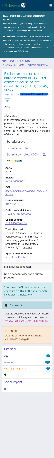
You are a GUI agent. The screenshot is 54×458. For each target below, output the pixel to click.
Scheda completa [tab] (19, 148)
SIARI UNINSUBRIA (19, 61)
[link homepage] (15, 5)
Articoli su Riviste (14, 65)
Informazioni (14, 305)
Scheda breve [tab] (16, 141)
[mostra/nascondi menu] (51, 5)
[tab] (44, 154)
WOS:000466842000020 (18, 213)
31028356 (10, 204)
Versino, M (12, 95)
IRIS (4, 61)
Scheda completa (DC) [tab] (22, 154)
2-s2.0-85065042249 (16, 223)
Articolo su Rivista (38, 65)
